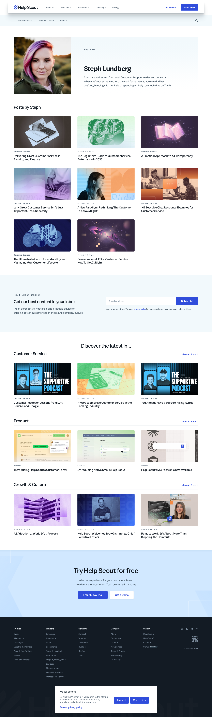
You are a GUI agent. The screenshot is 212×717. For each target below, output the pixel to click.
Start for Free (189, 7)
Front (80, 655)
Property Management (56, 659)
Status (149, 646)
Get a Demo (170, 7)
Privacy (122, 651)
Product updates (21, 659)
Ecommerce (51, 646)
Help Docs (148, 638)
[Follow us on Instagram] (197, 629)
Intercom (82, 638)
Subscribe (187, 301)
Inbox (16, 634)
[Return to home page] (26, 7)
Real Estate (51, 655)
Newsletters (116, 646)
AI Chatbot (19, 638)
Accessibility (116, 655)
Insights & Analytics (23, 646)
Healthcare (51, 638)
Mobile (17, 655)
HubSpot (82, 646)
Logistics (50, 664)
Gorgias (81, 651)
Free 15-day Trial (92, 595)
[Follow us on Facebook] (187, 629)
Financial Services (54, 672)
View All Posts (189, 354)
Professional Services (55, 676)
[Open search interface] (196, 20)
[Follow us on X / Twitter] (182, 629)
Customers (116, 638)
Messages (18, 642)
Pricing (115, 7)
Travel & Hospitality (54, 651)
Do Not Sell (116, 659)
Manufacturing (53, 668)
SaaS (48, 642)
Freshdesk (83, 642)
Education (50, 634)
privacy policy (140, 309)
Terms (113, 651)
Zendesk (82, 634)
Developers (148, 634)
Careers (114, 642)
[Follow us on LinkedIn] (192, 629)
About (113, 634)
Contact (147, 642)
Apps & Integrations (23, 651)
